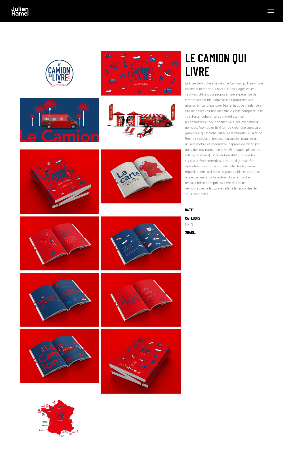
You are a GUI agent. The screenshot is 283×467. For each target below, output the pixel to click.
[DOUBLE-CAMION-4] (141, 243)
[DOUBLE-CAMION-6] (141, 176)
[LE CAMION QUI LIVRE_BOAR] (141, 73)
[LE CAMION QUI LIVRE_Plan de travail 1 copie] (59, 73)
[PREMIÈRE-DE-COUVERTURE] (59, 181)
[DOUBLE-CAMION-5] (59, 243)
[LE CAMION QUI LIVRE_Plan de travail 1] (59, 418)
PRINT (190, 224)
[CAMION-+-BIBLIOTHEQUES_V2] (141, 122)
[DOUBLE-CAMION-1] (59, 356)
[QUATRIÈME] (141, 361)
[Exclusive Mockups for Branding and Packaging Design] (59, 120)
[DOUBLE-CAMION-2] (141, 300)
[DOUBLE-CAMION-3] (59, 300)
